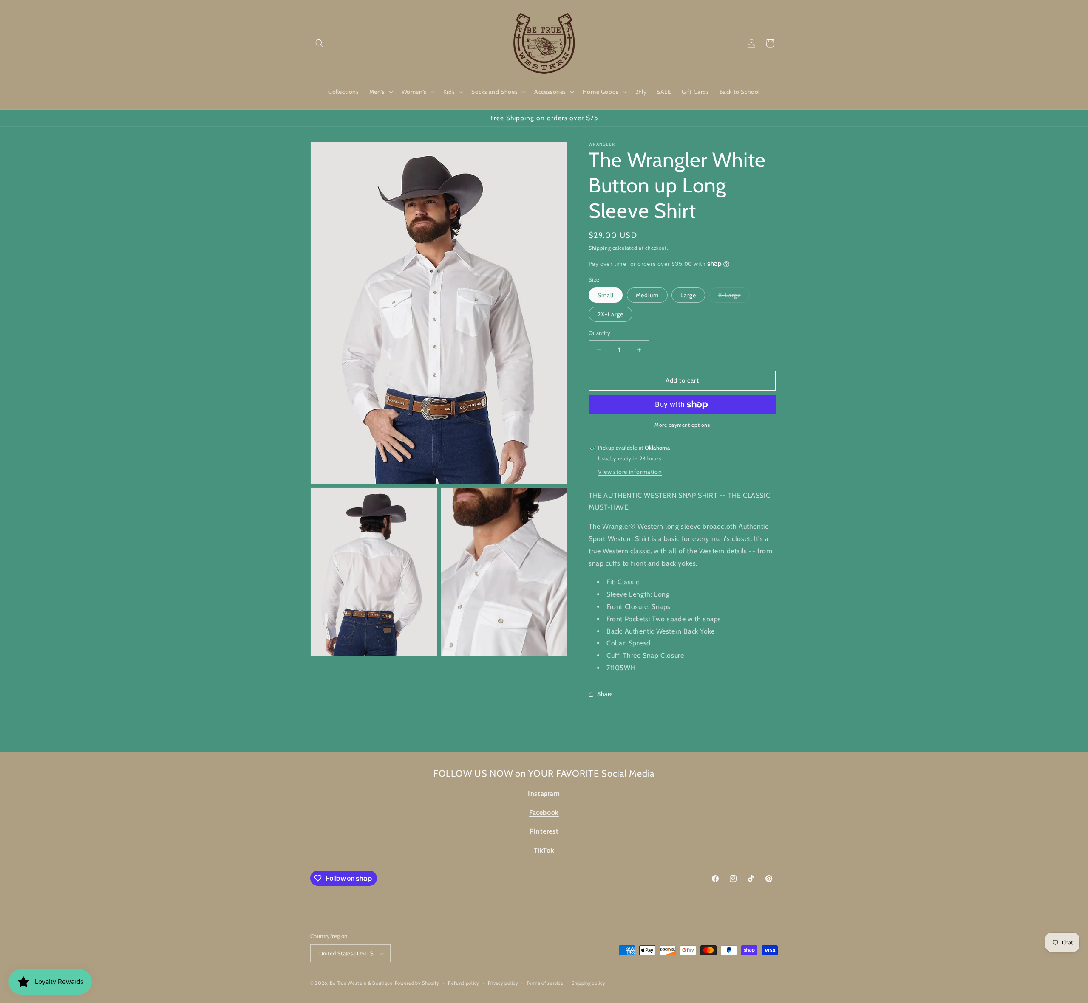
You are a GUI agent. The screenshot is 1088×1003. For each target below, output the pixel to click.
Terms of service (545, 983)
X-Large (734, 297)
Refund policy (463, 983)
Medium (647, 295)
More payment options (682, 425)
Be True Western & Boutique (361, 983)
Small (606, 295)
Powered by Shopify (417, 983)
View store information (630, 472)
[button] (319, 43)
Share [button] (605, 694)
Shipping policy (589, 983)
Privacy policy (503, 983)
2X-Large (610, 314)
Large (688, 295)
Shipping (600, 248)
